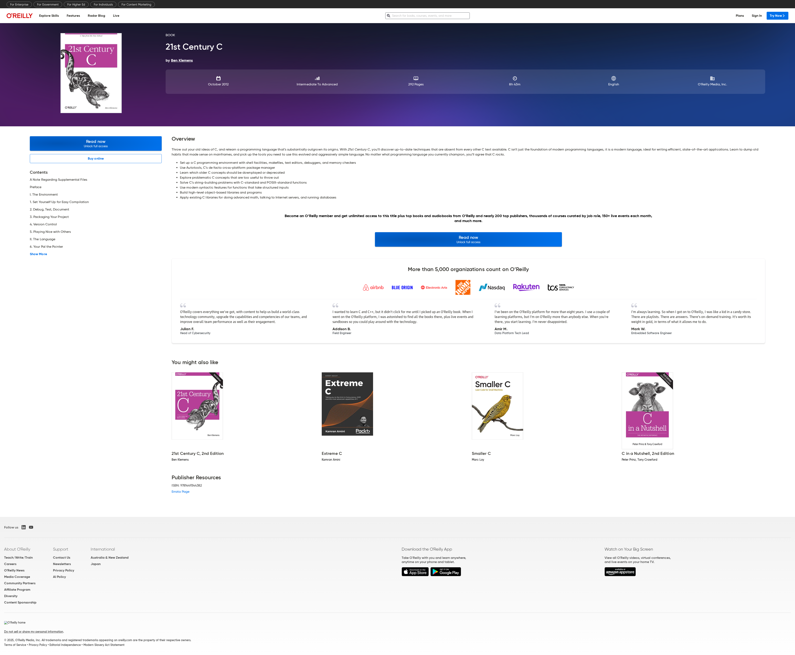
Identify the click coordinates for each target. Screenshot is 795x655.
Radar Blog (96, 15)
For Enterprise (19, 4)
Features (73, 15)
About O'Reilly (17, 549)
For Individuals (103, 4)
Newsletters (62, 564)
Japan (96, 564)
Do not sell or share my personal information (33, 631)
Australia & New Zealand (110, 557)
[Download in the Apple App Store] (415, 575)
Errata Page (180, 492)
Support (60, 549)
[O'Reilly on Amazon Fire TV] (620, 575)
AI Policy (59, 577)
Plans (740, 15)
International (103, 549)
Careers (10, 564)
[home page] (20, 16)
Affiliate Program (17, 589)
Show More (38, 254)
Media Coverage (17, 577)
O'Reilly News (14, 570)
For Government (48, 4)
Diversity (10, 596)
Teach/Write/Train (18, 557)
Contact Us (61, 557)
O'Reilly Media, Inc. (712, 84)
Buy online (96, 158)
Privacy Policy (63, 570)
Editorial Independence (65, 645)
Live (116, 15)
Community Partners (19, 583)
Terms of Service (15, 645)
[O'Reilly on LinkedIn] (24, 527)
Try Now (776, 15)
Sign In (757, 15)
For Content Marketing (136, 4)
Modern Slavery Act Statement (103, 645)
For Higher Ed (76, 4)
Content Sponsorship (20, 602)
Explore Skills (49, 15)
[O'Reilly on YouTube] (31, 527)
